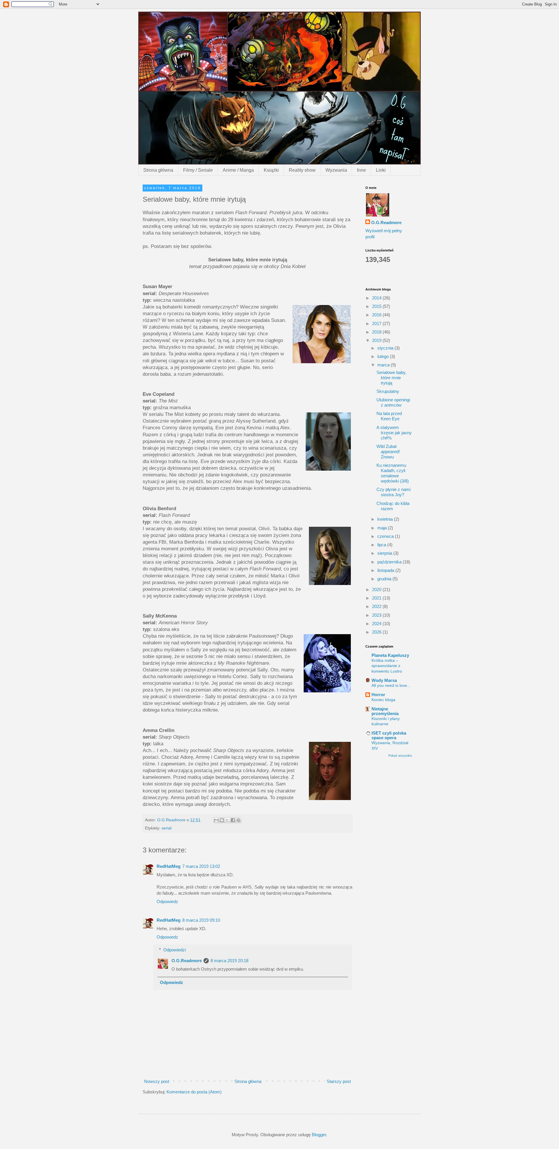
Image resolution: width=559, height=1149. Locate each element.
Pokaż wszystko (400, 755)
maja (382, 527)
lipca (382, 544)
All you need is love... (391, 685)
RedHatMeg (169, 866)
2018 (377, 331)
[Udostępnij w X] (227, 820)
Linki (381, 170)
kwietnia (385, 519)
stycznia (386, 347)
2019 (377, 340)
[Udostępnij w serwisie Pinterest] (238, 820)
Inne (361, 170)
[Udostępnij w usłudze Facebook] (233, 820)
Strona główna (158, 170)
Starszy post (339, 1081)
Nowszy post (156, 1081)
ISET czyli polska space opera (389, 735)
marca (384, 364)
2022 (377, 606)
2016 (377, 314)
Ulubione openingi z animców (393, 402)
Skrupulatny (387, 391)
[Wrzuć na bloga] (222, 820)
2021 (377, 597)
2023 (377, 615)
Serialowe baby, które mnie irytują (391, 377)
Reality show (302, 170)
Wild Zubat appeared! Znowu (388, 451)
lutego (383, 356)
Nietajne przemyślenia (385, 711)
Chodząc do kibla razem (392, 506)
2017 (377, 323)
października (390, 561)
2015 (377, 306)
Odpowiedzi (174, 949)
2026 (377, 632)
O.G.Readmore (186, 960)
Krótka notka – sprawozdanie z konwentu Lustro (387, 665)
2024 (377, 623)
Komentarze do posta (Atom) (194, 1091)
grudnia (384, 578)
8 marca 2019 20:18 (229, 960)
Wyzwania (336, 170)
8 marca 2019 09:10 (201, 920)
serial (166, 828)
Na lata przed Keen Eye (389, 416)
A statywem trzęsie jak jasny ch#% (394, 432)
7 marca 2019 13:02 (201, 866)
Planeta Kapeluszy (390, 655)
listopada (386, 570)
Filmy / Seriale (198, 170)
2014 (377, 297)
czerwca (386, 536)
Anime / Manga (238, 170)
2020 (377, 589)
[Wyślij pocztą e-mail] (216, 820)
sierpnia (385, 553)
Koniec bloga (383, 699)
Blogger (319, 1134)
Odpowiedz (167, 901)
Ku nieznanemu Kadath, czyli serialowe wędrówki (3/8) (392, 473)
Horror (378, 694)
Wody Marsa (384, 680)
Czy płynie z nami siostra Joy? (393, 492)
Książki (271, 170)
